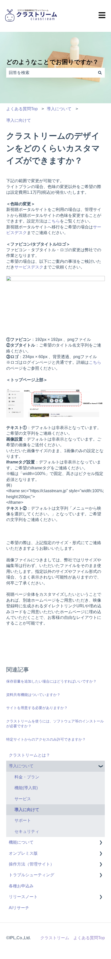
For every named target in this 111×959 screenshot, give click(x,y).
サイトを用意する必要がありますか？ (37, 708)
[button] (101, 766)
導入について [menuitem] (21, 766)
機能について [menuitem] (21, 842)
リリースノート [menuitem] (23, 897)
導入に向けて (18, 120)
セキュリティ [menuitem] (26, 831)
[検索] (100, 73)
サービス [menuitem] (22, 799)
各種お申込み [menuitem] (21, 886)
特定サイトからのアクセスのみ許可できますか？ (46, 739)
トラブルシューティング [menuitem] (31, 875)
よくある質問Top (22, 109)
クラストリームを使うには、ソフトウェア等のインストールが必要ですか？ (55, 723)
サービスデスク (28, 267)
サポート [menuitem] (22, 820)
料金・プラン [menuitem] (26, 777)
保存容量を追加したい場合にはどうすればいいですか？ (51, 681)
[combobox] (50, 73)
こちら (53, 221)
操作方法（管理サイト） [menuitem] (31, 864)
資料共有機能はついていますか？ (33, 695)
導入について (59, 109)
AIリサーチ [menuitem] (19, 908)
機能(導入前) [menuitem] (26, 788)
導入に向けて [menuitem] (26, 809)
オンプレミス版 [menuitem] (23, 853)
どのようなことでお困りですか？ (52, 62)
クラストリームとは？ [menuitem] (29, 755)
